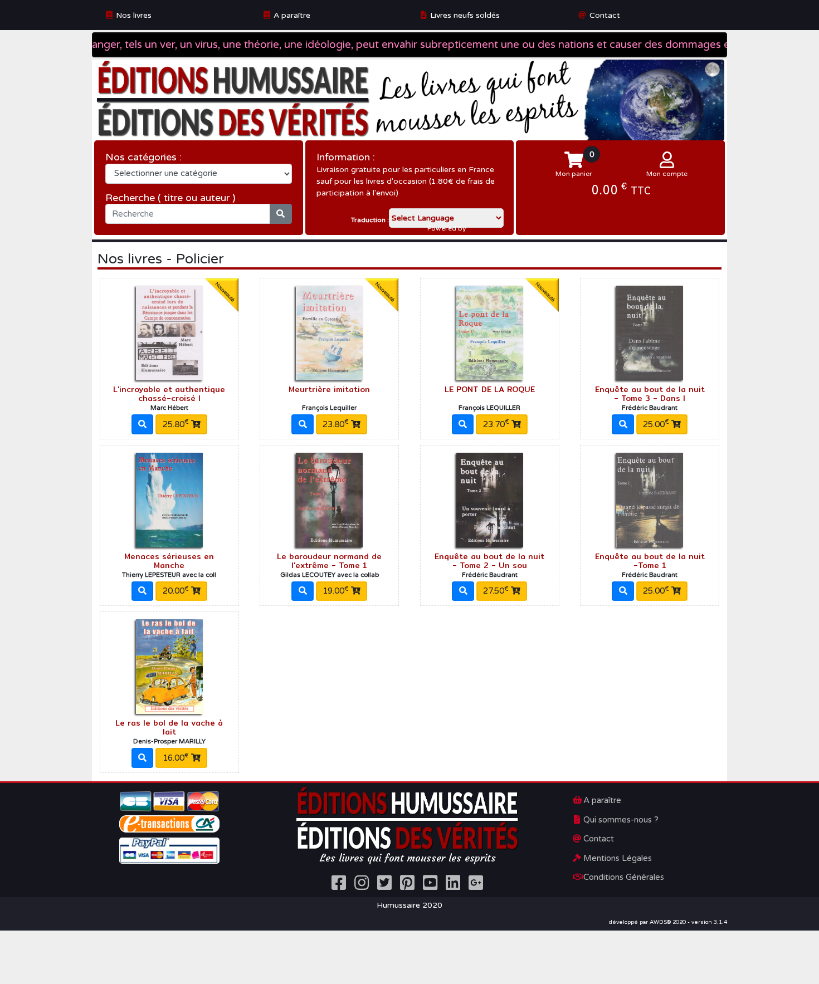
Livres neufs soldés (465, 15)
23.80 (336, 423)
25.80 (176, 423)
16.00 (176, 757)
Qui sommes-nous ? (621, 820)
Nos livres (134, 15)
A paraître (292, 15)
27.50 (496, 590)
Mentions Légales (617, 858)
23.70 (496, 423)
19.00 (336, 590)
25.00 (656, 423)
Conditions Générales (623, 877)
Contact (604, 15)
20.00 (176, 590)
